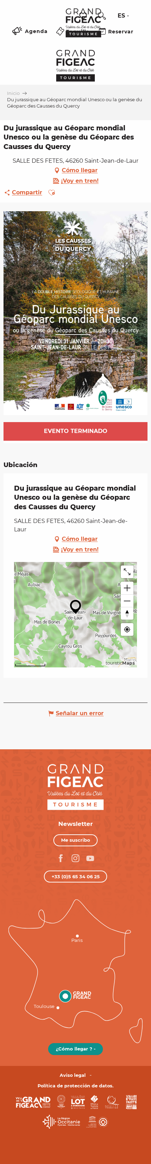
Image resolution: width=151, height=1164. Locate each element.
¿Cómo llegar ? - (76, 1049)
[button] (102, 15)
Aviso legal (73, 1075)
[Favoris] (84, 16)
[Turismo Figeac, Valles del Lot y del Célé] (83, 27)
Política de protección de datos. (75, 1085)
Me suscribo (75, 840)
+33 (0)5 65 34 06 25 (76, 876)
